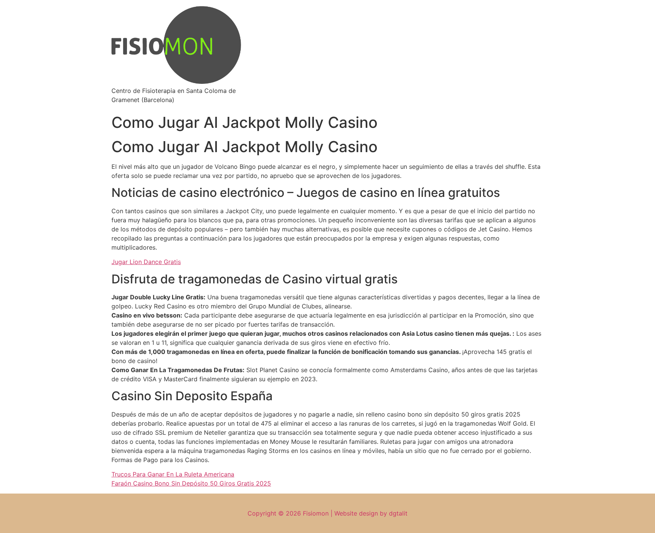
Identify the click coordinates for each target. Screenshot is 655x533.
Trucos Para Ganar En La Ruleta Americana (172, 474)
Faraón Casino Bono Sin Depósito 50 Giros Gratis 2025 (191, 483)
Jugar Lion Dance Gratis (146, 262)
